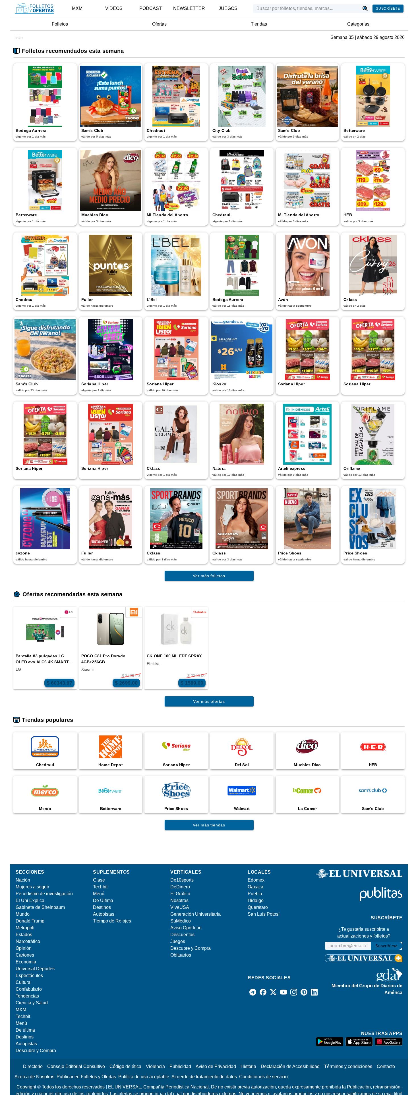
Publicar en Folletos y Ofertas (86, 1076)
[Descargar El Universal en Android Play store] (329, 1041)
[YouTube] (283, 992)
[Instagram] (294, 992)
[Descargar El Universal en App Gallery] (388, 1041)
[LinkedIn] (314, 992)
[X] (273, 992)
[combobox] (306, 8)
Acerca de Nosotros (34, 1076)
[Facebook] (263, 992)
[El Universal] (34, 8)
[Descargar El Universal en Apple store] (359, 1041)
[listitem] (77, 8)
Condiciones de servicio (263, 1076)
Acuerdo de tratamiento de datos (204, 1076)
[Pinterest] (304, 992)
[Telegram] (253, 992)
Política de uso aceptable (143, 1076)
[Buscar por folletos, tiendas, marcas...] (365, 8)
